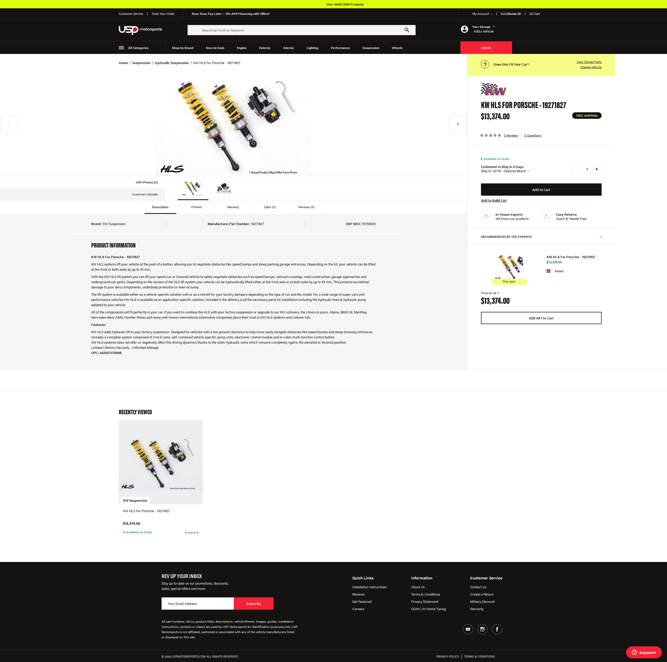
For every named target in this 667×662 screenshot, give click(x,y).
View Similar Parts (589, 61)
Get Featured (362, 601)
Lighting (312, 47)
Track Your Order (163, 13)
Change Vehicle (591, 67)
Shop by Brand (182, 47)
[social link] (468, 629)
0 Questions (532, 135)
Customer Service (131, 13)
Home (123, 62)
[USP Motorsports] (144, 30)
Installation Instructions (369, 586)
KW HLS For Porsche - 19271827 (571, 257)
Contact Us (478, 586)
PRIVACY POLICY (447, 656)
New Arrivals (215, 47)
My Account (480, 13)
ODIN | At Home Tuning (428, 608)
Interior (288, 47)
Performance (340, 47)
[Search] (407, 30)
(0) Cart (534, 13)
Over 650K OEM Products (344, 4)
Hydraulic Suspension (172, 62)
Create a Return (481, 594)
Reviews (358, 594)
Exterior (265, 47)
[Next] (458, 124)
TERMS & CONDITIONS (479, 656)
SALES (486, 47)
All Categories (138, 47)
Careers (358, 608)
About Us (418, 586)
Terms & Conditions (425, 594)
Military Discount (482, 601)
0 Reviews (511, 135)
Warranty (477, 608)
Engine (242, 47)
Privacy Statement (424, 601)
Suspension (370, 47)
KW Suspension (135, 500)
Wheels (397, 47)
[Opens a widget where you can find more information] (644, 652)
